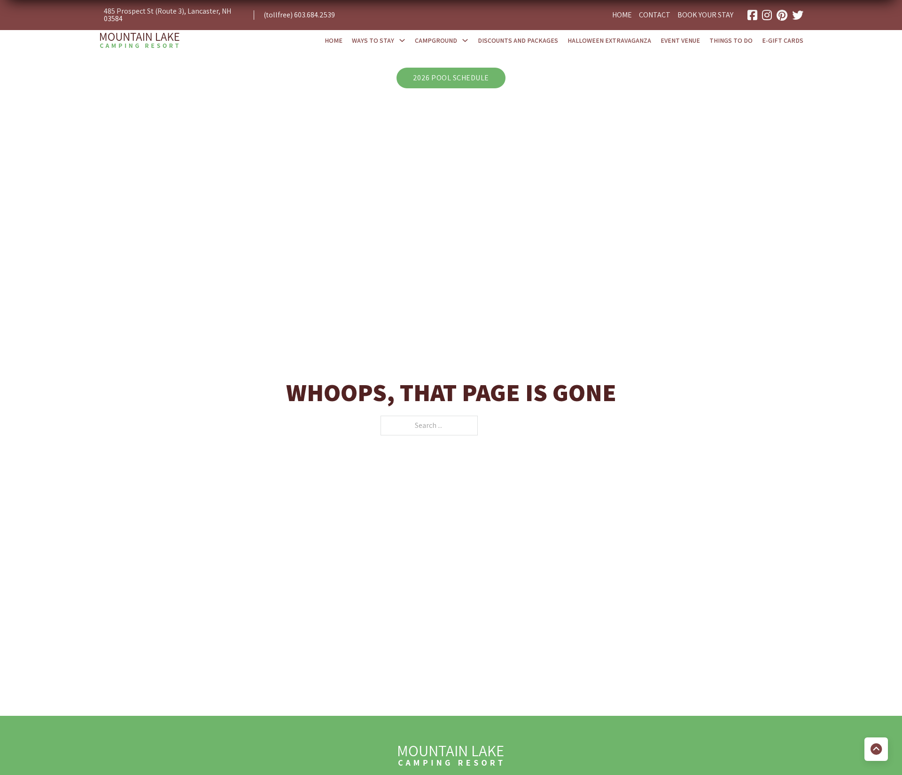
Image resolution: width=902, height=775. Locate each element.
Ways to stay (373, 40)
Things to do (731, 40)
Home (622, 15)
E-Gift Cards (782, 40)
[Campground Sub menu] (465, 40)
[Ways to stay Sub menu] (402, 40)
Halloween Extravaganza (609, 40)
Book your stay (705, 15)
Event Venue (680, 40)
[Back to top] (876, 749)
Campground (436, 40)
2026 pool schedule (451, 78)
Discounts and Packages (518, 40)
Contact (654, 15)
